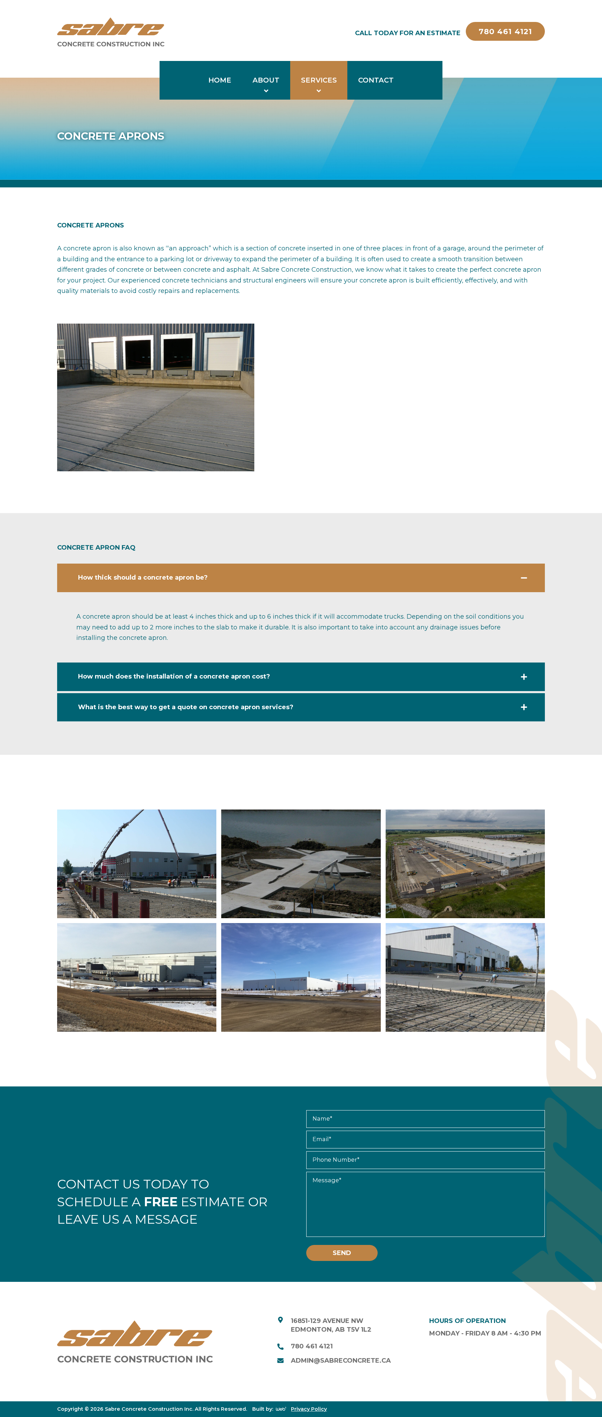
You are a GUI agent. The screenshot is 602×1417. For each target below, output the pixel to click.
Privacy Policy (309, 1409)
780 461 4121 (312, 1346)
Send (342, 1253)
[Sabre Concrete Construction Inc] (110, 33)
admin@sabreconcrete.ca (341, 1360)
